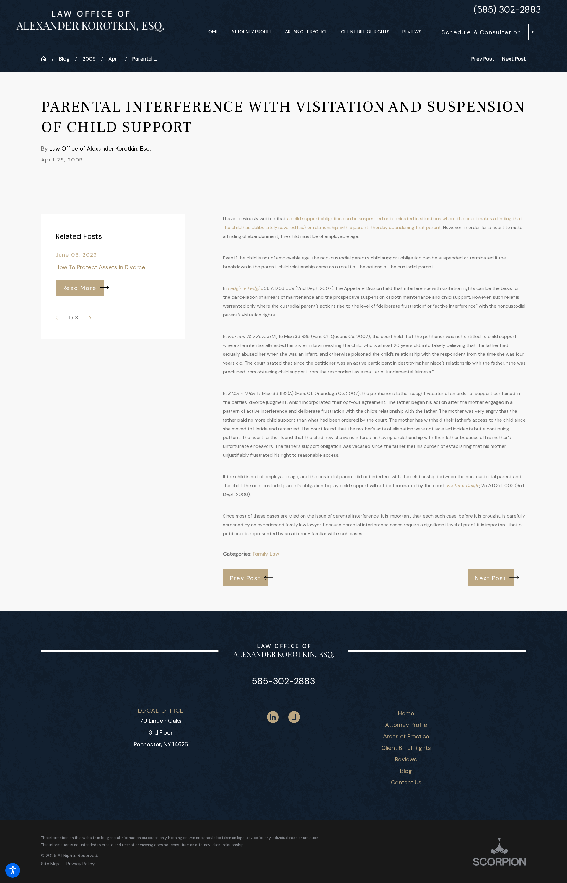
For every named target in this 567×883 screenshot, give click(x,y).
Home (406, 713)
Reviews (406, 759)
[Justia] (294, 717)
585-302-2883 (283, 681)
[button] (12, 870)
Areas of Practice (406, 736)
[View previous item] (59, 317)
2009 (89, 58)
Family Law (266, 553)
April (114, 58)
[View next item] (87, 317)
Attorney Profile (406, 725)
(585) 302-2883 (507, 9)
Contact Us (406, 782)
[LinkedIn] (273, 717)
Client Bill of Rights (406, 748)
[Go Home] (46, 58)
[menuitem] (212, 32)
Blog (64, 58)
